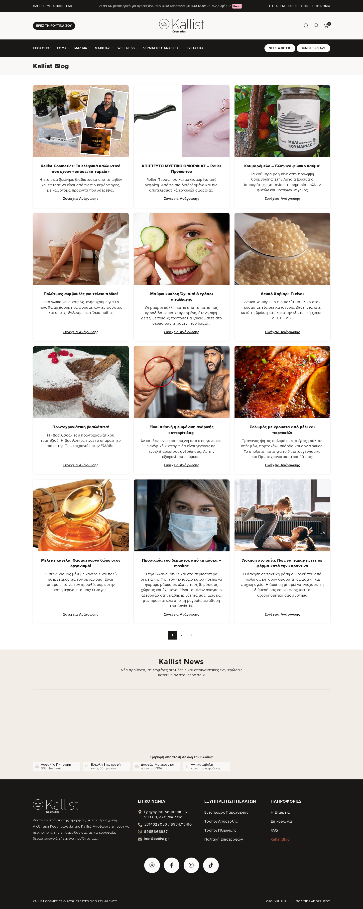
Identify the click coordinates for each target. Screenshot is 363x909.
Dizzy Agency (106, 901)
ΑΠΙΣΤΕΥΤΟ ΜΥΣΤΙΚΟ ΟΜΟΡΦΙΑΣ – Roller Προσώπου (181, 168)
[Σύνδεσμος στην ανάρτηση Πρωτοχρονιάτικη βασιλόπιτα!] (81, 382)
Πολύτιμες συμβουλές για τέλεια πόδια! (81, 294)
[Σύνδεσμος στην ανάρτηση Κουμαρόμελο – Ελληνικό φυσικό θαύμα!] (282, 121)
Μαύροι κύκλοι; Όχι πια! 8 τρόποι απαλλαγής (181, 296)
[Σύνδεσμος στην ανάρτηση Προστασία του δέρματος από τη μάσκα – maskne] (182, 515)
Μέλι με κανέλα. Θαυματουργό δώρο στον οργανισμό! (81, 563)
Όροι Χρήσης (276, 901)
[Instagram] (191, 865)
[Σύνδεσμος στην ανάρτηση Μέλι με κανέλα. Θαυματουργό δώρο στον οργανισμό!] (81, 515)
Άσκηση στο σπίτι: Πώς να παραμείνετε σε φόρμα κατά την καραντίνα (282, 563)
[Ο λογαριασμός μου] (316, 26)
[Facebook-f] (171, 865)
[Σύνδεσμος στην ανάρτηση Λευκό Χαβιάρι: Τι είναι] (282, 249)
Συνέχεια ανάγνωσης (80, 198)
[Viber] (152, 865)
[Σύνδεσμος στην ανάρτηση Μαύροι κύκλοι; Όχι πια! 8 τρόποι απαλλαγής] (182, 249)
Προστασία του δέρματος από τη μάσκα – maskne (181, 563)
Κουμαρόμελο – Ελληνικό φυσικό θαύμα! (282, 166)
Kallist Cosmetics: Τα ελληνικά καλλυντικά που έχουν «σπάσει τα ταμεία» (81, 168)
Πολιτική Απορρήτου (313, 901)
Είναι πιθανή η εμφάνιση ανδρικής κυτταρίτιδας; (181, 429)
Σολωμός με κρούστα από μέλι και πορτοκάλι (282, 429)
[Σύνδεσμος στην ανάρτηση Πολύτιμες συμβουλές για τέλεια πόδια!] (81, 249)
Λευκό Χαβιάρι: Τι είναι (282, 294)
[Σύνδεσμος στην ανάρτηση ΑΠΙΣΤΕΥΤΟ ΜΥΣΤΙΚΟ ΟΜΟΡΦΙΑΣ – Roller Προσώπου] (182, 121)
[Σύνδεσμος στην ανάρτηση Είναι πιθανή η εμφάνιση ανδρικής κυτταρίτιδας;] (182, 382)
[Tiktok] (211, 865)
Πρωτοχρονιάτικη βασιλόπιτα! (80, 427)
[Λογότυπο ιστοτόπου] (181, 25)
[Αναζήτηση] (306, 26)
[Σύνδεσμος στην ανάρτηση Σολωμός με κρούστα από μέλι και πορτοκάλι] (282, 382)
